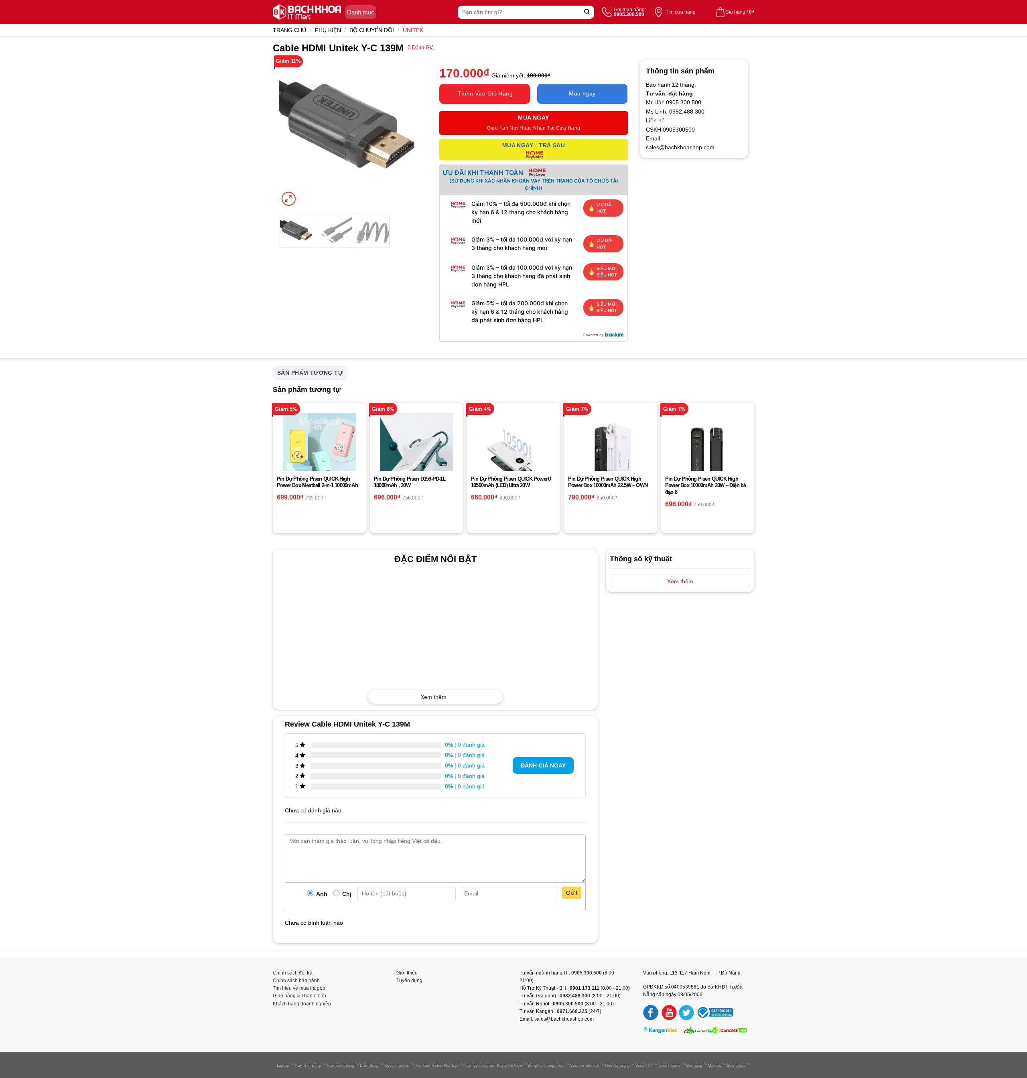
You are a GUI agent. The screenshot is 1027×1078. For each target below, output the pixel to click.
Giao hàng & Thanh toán (299, 996)
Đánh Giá (421, 48)
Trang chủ (289, 30)
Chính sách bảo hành (296, 980)
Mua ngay (582, 93)
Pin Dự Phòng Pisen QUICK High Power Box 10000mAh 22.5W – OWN (607, 482)
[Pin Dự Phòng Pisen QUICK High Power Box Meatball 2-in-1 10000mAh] (319, 449)
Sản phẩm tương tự (310, 372)
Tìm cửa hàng (681, 12)
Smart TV (644, 1066)
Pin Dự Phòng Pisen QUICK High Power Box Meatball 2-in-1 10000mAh (317, 482)
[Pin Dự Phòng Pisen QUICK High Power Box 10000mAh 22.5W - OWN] (610, 449)
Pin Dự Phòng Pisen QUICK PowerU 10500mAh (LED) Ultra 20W (511, 482)
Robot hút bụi (396, 1066)
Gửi (571, 892)
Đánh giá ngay (543, 765)
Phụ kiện (328, 30)
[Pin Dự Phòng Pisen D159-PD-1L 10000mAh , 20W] (416, 449)
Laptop (283, 1066)
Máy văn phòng (341, 1066)
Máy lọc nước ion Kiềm (484, 1066)
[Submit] (587, 12)
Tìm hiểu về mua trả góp (299, 988)
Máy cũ (715, 1066)
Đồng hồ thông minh (546, 1066)
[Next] (414, 133)
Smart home (669, 1066)
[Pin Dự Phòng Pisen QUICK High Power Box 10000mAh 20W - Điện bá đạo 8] (707, 449)
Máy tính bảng (307, 1066)
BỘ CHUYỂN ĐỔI (371, 30)
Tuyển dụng (409, 980)
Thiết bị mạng (617, 1066)
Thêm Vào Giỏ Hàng (485, 93)
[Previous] (292, 133)
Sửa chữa (736, 1066)
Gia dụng (694, 1066)
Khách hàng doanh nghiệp (302, 1004)
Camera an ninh (584, 1066)
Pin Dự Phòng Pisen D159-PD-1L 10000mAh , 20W (410, 482)
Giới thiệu (407, 973)
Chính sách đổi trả (293, 973)
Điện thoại (369, 1066)
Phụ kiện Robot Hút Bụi (436, 1066)
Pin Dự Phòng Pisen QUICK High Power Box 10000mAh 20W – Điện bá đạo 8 (705, 485)
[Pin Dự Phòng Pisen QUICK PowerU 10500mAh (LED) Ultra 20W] (513, 449)
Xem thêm (433, 697)
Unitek (413, 30)
